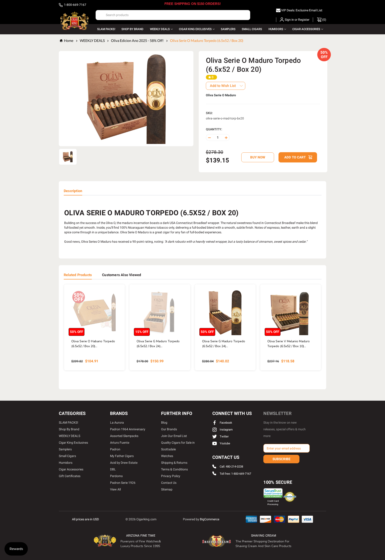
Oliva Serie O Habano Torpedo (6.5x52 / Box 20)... (93, 343)
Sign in (289, 19)
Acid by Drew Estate (123, 462)
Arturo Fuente (119, 442)
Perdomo (116, 476)
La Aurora (117, 422)
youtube (224, 443)
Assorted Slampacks (124, 436)
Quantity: (214, 129)
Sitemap (166, 489)
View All (115, 489)
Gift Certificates (69, 476)
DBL (113, 469)
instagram (226, 429)
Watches (167, 456)
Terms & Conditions (174, 469)
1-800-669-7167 (74, 4)
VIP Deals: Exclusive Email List (301, 10)
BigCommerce (209, 519)
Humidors (275, 29)
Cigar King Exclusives (195, 29)
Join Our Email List (174, 436)
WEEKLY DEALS (160, 29)
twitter (224, 436)
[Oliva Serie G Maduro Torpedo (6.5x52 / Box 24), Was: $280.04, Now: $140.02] (225, 312)
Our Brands (169, 429)
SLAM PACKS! (106, 29)
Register (303, 19)
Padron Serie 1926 (122, 482)
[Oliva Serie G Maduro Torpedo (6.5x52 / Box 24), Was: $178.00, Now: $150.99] (159, 312)
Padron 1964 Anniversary (127, 429)
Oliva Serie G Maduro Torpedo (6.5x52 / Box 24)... (158, 343)
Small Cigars (252, 29)
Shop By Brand (132, 29)
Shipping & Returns (174, 462)
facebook (225, 422)
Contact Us (168, 482)
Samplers (228, 29)
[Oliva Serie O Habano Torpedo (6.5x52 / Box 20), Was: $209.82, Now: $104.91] (94, 312)
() (324, 19)
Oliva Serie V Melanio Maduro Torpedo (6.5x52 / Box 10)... (288, 343)
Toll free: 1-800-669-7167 (235, 473)
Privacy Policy (170, 476)
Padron (115, 449)
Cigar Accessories (306, 29)
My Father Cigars (122, 456)
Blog (164, 422)
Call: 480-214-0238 (231, 466)
